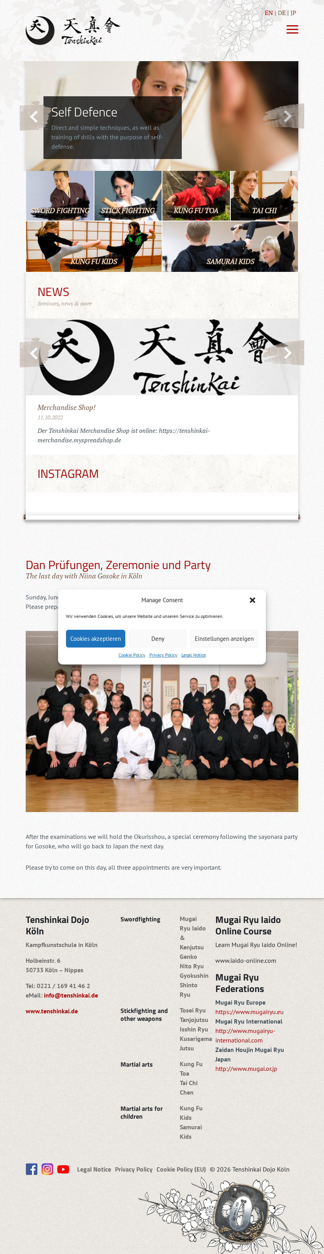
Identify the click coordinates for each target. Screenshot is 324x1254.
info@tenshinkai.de (71, 995)
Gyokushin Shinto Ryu (194, 984)
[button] (253, 600)
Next (283, 116)
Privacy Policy (163, 655)
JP (293, 12)
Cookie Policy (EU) (181, 1169)
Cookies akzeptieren (95, 638)
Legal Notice (193, 655)
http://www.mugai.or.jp (246, 1068)
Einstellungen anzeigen (224, 638)
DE (282, 12)
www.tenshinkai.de (52, 1011)
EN (269, 12)
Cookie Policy (132, 655)
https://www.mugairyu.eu (249, 1012)
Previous (36, 116)
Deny (157, 638)
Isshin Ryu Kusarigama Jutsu (196, 1038)
